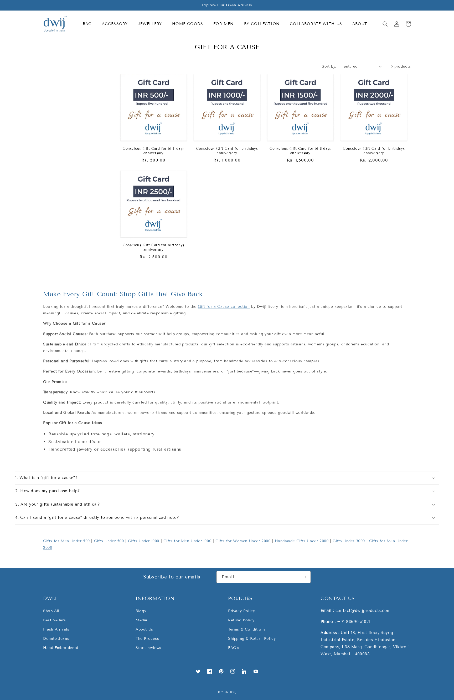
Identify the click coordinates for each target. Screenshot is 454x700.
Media (141, 620)
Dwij (233, 692)
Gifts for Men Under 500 (66, 541)
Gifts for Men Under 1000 (187, 541)
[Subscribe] (305, 577)
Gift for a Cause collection (224, 306)
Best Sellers (54, 620)
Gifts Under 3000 (349, 541)
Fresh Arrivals (56, 629)
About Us (144, 629)
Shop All (51, 611)
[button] (89, 23)
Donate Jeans (56, 638)
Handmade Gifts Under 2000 (302, 541)
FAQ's (233, 648)
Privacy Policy (241, 611)
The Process (147, 638)
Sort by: (329, 66)
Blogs (141, 611)
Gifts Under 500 (109, 541)
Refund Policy (241, 620)
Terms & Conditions (247, 629)
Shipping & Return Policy (252, 638)
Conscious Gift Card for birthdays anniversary (153, 151)
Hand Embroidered (60, 648)
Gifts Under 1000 (143, 541)
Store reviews (148, 648)
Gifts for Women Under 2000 (243, 541)
